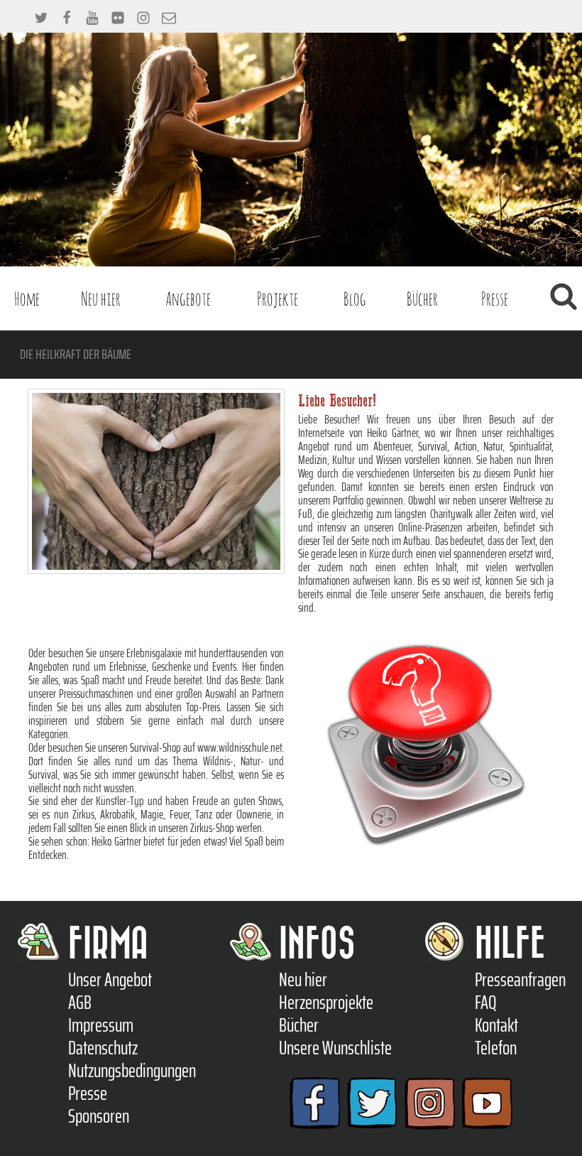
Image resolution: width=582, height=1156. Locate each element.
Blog (355, 298)
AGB (80, 1002)
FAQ (485, 1002)
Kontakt (496, 1025)
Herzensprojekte (326, 1002)
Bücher (422, 298)
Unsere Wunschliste (335, 1048)
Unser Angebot (110, 979)
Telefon (496, 1048)
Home (27, 298)
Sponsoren (98, 1116)
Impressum (100, 1025)
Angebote (188, 298)
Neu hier (101, 298)
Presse (494, 298)
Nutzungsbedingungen (132, 1070)
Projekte (277, 298)
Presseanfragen (520, 979)
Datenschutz (103, 1048)
